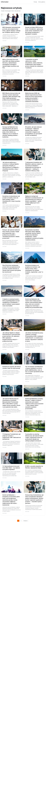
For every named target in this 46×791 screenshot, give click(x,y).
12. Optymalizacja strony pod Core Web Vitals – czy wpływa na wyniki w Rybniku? (11, 467)
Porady (35, 1)
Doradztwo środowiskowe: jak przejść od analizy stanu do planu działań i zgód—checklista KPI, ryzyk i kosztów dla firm (11, 199)
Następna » (26, 520)
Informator (5, 2)
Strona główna (41, 1)
